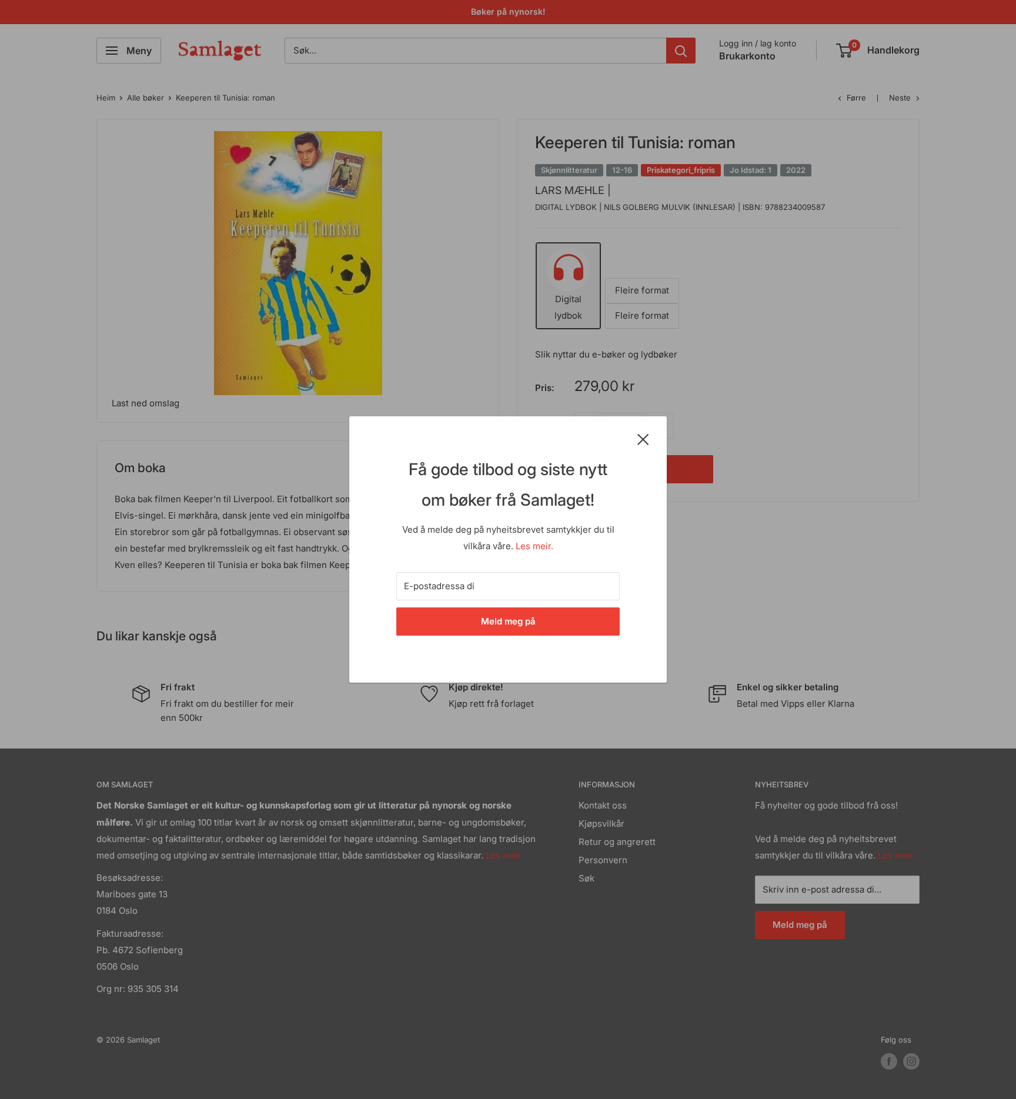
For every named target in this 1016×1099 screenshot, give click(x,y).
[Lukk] (643, 438)
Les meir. (534, 546)
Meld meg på (508, 621)
